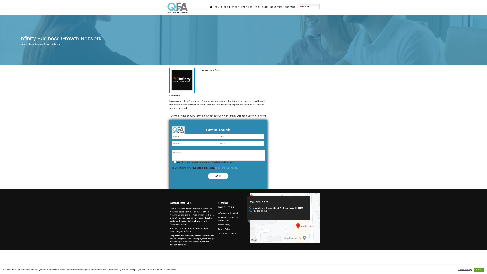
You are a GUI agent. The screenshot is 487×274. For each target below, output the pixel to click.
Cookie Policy (224, 225)
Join (257, 7)
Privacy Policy (224, 229)
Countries (276, 7)
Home (22, 44)
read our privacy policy (226, 167)
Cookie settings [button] (465, 270)
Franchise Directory (227, 7)
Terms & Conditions (227, 233)
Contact (290, 7)
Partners (246, 7)
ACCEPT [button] (479, 269)
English (305, 6)
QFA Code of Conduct (228, 213)
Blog (265, 7)
